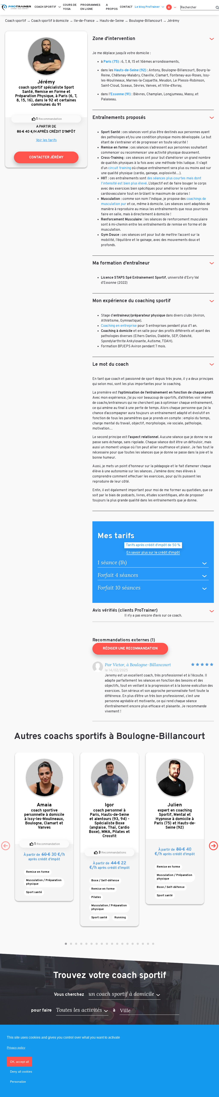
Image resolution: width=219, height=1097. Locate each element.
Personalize (18, 1081)
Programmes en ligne (90, 7)
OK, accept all (19, 1061)
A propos (112, 7)
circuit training (119, 168)
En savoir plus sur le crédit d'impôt (153, 553)
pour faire (41, 1010)
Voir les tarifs (46, 140)
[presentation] (5, 845)
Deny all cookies (21, 1071)
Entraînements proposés (119, 118)
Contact (126, 7)
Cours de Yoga (70, 7)
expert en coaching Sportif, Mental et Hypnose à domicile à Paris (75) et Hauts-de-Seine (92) (174, 816)
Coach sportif (45, 7)
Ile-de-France (84, 21)
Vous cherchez (69, 994)
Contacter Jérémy (46, 157)
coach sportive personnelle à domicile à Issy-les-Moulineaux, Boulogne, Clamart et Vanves (44, 816)
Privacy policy (16, 1047)
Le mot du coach (110, 364)
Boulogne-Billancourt (145, 21)
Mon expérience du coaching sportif (131, 301)
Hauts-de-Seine (112, 21)
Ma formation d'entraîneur (120, 263)
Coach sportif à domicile (50, 21)
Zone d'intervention (113, 39)
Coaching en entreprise (119, 326)
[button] (65, 944)
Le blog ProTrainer (147, 7)
